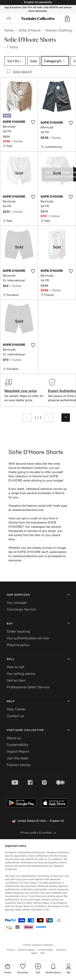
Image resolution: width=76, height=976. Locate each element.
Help (11, 701)
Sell (11, 659)
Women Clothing (58, 30)
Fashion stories (19, 764)
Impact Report (18, 751)
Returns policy (18, 644)
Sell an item (16, 680)
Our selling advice (21, 673)
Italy (42, 953)
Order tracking (18, 631)
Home (9, 30)
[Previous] (27, 417)
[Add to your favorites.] (32, 122)
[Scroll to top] (65, 417)
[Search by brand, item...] (8, 18)
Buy (10, 623)
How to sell (15, 666)
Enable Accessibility (38, 2)
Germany (61, 949)
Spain (34, 953)
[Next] (49, 417)
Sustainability (17, 744)
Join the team (17, 758)
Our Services (18, 595)
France (11, 949)
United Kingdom (26, 949)
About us (14, 737)
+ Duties (16, 141)
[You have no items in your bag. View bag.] (67, 18)
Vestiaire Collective (25, 730)
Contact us (15, 715)
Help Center (16, 709)
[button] (67, 18)
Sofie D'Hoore (29, 30)
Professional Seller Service (28, 687)
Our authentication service (28, 638)
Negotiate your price (20, 390)
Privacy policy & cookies (36, 833)
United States (45, 949)
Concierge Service (21, 609)
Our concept (17, 602)
